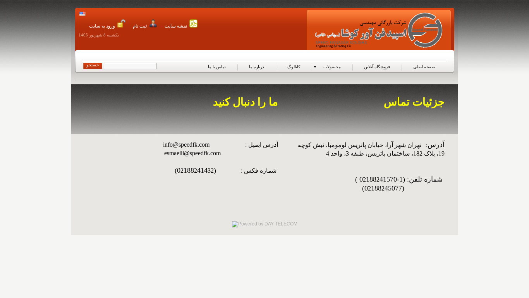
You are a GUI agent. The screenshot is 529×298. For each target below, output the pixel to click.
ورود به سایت (102, 26)
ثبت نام (140, 26)
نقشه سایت (176, 26)
